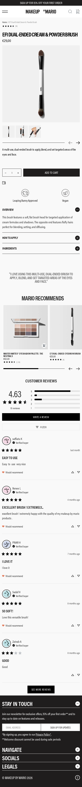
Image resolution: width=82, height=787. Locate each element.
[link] (10, 26)
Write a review (41, 417)
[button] (44, 345)
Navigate (12, 749)
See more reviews (41, 689)
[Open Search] (70, 11)
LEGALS (9, 766)
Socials (10, 758)
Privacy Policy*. (43, 734)
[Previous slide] (70, 369)
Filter (43, 427)
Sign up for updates (60, 727)
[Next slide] (78, 369)
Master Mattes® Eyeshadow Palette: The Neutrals (23, 354)
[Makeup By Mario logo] (40, 11)
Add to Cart (51, 172)
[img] (20, 442)
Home (4, 22)
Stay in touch (17, 703)
